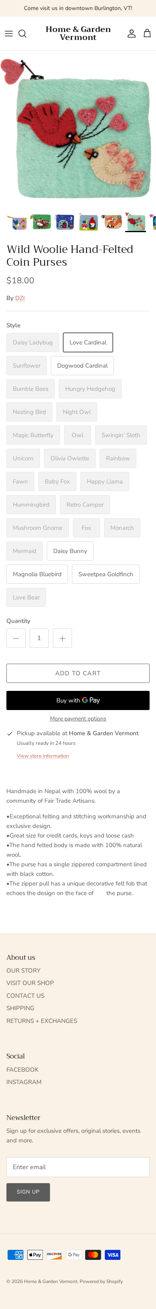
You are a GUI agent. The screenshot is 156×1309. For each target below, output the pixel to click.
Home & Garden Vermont (50, 1281)
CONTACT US (25, 996)
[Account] (129, 33)
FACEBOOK (22, 1070)
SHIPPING (20, 1008)
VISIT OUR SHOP (30, 983)
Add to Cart (78, 673)
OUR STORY (23, 971)
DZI (20, 298)
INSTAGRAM (24, 1082)
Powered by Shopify (101, 1281)
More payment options (78, 719)
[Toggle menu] (9, 33)
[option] (78, 129)
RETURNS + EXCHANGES (41, 1021)
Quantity (18, 621)
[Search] (26, 33)
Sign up (28, 1192)
